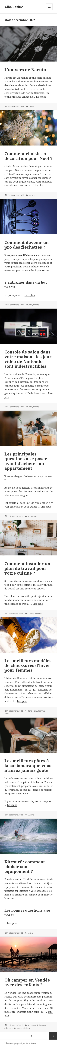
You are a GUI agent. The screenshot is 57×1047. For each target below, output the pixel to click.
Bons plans (32, 710)
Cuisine (31, 613)
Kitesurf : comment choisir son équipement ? (24, 866)
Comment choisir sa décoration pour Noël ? (28, 156)
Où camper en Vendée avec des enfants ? (27, 982)
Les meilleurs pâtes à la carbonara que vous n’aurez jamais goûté (27, 765)
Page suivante (53, 1036)
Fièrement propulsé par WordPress (20, 1043)
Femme (41, 710)
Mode (7, 713)
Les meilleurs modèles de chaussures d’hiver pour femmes (27, 665)
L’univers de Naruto (25, 69)
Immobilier (32, 516)
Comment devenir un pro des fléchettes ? (26, 244)
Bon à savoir (33, 1025)
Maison (32, 195)
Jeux (30, 304)
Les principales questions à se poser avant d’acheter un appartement (25, 461)
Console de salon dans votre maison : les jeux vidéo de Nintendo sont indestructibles (28, 359)
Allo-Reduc (13, 6)
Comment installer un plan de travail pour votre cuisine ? (27, 568)
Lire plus (41, 96)
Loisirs (31, 106)
